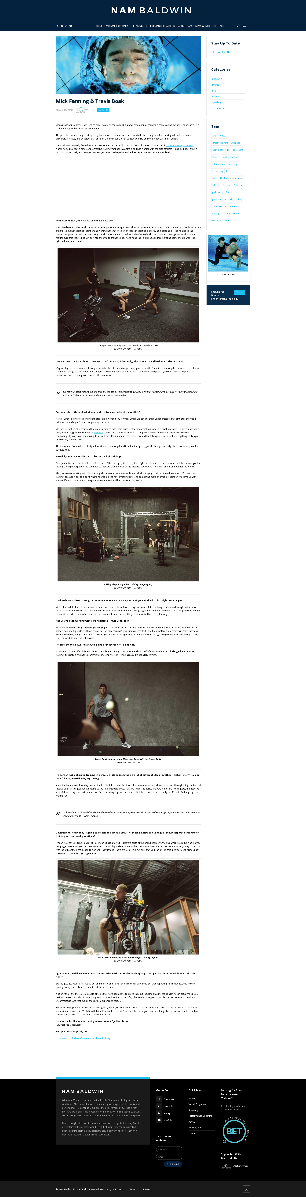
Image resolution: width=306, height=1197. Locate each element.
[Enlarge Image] (128, 65)
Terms (133, 1189)
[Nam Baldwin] (151, 10)
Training (226, 213)
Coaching (103, 109)
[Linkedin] (61, 25)
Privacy (146, 1189)
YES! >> (240, 292)
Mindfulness (235, 178)
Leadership (218, 171)
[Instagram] (66, 25)
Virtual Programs (197, 1104)
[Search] (238, 26)
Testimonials (218, 108)
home (192, 1098)
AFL (214, 135)
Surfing (215, 213)
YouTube (168, 1120)
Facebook (169, 1099)
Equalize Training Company (179, 145)
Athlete (222, 135)
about (192, 1121)
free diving (238, 149)
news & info (195, 1127)
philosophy (217, 192)
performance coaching (200, 1115)
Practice (230, 192)
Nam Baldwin (82, 110)
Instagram (169, 1113)
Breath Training (220, 142)
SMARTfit (98, 432)
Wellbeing (217, 220)
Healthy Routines (230, 156)
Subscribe (173, 1164)
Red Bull (227, 199)
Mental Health (219, 178)
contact (193, 1133)
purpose (216, 199)
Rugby (237, 199)
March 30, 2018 (64, 109)
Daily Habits (218, 149)
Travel (236, 213)
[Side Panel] (243, 26)
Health (215, 156)
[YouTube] (70, 25)
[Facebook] (57, 25)
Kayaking (232, 163)
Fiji (228, 149)
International (218, 163)
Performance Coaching (231, 185)
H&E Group (117, 1189)
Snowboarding (219, 206)
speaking (193, 1110)
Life (214, 90)
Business (235, 142)
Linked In (168, 1106)
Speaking (216, 102)
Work (227, 220)
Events (215, 84)
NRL (214, 185)
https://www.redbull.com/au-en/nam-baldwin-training (83, 1038)
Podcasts (217, 96)
